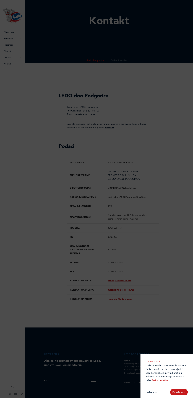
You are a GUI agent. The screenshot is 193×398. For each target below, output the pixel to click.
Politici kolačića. (160, 380)
